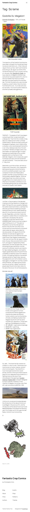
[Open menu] (27, 3)
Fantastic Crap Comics (9, 3)
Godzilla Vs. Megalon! (13, 16)
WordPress (25, 509)
